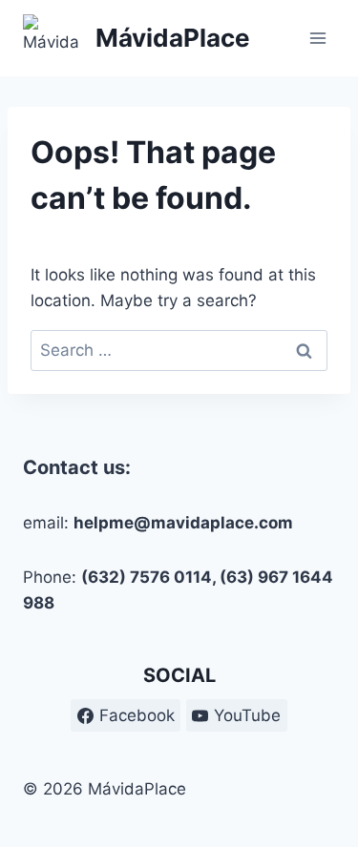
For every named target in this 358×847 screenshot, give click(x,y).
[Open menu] (317, 37)
